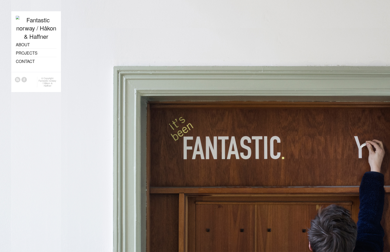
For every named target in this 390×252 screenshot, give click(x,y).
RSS (18, 80)
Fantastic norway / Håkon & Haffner (47, 83)
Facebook (24, 80)
